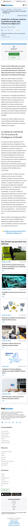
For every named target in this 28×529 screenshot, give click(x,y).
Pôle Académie (4, 465)
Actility (15, 81)
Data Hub (3, 459)
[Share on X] (8, 30)
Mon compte (5, 490)
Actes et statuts (4, 435)
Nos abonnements (5, 477)
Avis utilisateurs (4, 483)
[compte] (23, 5)
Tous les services (4, 431)
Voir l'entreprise (14, 54)
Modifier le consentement (14, 525)
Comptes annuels (5, 440)
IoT (3, 16)
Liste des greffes (4, 463)
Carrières (3, 479)
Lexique (2, 455)
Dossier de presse (5, 481)
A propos (3, 474)
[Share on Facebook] (5, 30)
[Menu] (26, 5)
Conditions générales (14, 522)
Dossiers (3, 453)
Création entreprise (5, 433)
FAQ (2, 485)
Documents (13, 57)
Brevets (2, 438)
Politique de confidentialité (14, 523)
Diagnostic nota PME (5, 442)
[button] (14, 427)
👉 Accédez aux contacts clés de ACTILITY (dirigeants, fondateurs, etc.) (14, 232)
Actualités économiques (6, 451)
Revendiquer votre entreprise (7, 461)
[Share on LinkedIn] (2, 30)
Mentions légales (14, 521)
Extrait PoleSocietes (5, 436)
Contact (2, 476)
